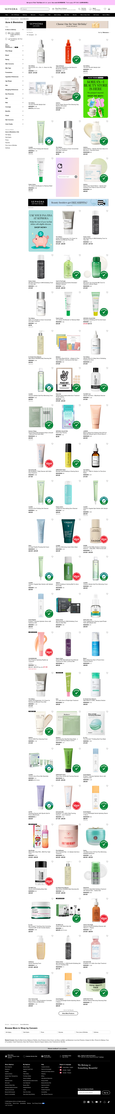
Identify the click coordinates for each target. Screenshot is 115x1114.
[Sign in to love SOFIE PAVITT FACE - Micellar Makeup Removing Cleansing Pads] (107, 973)
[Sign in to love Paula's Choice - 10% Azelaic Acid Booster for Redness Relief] (79, 292)
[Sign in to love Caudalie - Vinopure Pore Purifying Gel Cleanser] (52, 481)
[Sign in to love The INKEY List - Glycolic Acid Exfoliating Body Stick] (52, 861)
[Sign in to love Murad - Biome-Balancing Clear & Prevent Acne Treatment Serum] (107, 632)
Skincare (33, 15)
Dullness (7, 148)
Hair (49, 15)
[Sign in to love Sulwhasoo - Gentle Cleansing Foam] (52, 935)
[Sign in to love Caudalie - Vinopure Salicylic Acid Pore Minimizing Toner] (107, 556)
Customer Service (45, 1067)
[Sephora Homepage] (11, 9)
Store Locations (44, 1087)
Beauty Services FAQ (46, 1083)
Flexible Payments (45, 1089)
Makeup (25, 15)
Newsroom (7, 1069)
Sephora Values (8, 1073)
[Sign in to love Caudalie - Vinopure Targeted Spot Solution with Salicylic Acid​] (52, 556)
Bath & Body (57, 15)
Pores (7, 140)
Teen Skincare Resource (47, 1094)
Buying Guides (44, 1080)
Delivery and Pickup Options (47, 1071)
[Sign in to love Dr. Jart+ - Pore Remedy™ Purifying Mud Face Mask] (107, 711)
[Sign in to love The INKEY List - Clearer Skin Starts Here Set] (79, 898)
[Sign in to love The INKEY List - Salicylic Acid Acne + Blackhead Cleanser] (107, 368)
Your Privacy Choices (37, 1103)
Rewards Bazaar (27, 1087)
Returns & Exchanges (46, 1069)
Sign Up (106, 1092)
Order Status (26, 1073)
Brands (75, 15)
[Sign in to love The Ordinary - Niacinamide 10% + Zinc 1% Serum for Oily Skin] (52, 39)
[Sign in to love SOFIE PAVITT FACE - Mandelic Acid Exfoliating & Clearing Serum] (79, 443)
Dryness (7, 142)
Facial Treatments (17, 1042)
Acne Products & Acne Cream (46, 1040)
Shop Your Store (27, 1092)
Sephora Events (8, 1080)
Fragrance (42, 15)
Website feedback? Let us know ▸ (57, 1048)
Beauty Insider (26, 1067)
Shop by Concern (15, 19)
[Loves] (105, 9)
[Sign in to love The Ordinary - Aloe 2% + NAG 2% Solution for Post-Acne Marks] (107, 443)
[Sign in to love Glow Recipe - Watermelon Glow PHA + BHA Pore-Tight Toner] (52, 824)
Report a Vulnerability (10, 1094)
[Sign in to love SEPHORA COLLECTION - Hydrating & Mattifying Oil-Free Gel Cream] (107, 292)
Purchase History (27, 1076)
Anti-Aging (8, 134)
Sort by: (103, 32)
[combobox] (35, 9)
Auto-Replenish (26, 1083)
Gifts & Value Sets (85, 15)
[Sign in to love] (107, 39)
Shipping (43, 1073)
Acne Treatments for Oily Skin (57, 1042)
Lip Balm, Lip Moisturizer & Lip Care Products (72, 1040)
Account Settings (27, 1078)
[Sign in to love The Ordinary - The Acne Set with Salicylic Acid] (52, 77)
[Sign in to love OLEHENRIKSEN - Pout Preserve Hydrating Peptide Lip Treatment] (52, 632)
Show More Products (68, 1013)
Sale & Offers (106, 15)
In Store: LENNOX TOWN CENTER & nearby (15, 34)
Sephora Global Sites (10, 1085)
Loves (24, 1089)
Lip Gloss (57, 1040)
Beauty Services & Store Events (30, 1080)
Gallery (24, 1071)
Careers (7, 1071)
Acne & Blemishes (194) (12, 132)
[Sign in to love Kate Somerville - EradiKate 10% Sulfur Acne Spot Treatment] (107, 935)
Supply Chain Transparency (11, 1076)
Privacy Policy (8, 1103)
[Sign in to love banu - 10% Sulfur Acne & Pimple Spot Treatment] (79, 673)
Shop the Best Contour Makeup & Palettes (26, 1040)
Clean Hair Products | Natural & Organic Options (36, 1042)
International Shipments (46, 1078)
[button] (13, 47)
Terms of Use (16, 1103)
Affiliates (7, 1078)
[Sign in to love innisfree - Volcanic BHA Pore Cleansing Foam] (52, 711)
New (6, 15)
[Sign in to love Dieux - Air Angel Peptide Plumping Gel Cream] (52, 519)
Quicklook (41, 62)
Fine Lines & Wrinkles (11, 145)
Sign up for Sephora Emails (85, 1089)
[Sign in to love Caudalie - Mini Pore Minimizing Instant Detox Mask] (79, 519)
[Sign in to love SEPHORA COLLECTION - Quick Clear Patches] (79, 405)
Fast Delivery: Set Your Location (16, 39)
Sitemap (29, 1103)
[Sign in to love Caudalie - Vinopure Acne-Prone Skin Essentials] (52, 748)
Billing (42, 1076)
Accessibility (44, 1092)
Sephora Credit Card (28, 1069)
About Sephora (8, 1067)
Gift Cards (96, 15)
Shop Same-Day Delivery (29, 1094)
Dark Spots (8, 137)
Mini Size (66, 15)
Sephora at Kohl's (45, 1085)
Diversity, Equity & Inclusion (11, 1087)
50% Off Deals (15, 15)
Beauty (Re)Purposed (10, 1092)
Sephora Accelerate (9, 1089)
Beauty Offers (26, 1085)
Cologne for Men (89, 1040)
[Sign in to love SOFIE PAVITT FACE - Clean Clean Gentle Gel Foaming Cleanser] (79, 748)
